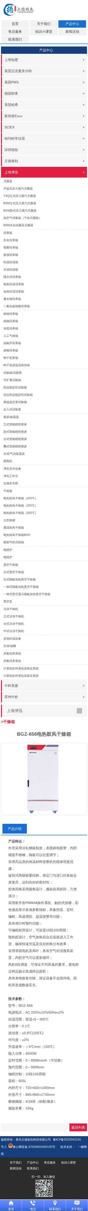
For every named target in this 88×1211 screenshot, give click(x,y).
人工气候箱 (10, 336)
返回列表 (78, 1127)
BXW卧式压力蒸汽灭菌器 (19, 210)
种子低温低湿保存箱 (16, 365)
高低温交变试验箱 (15, 402)
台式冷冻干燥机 (13, 623)
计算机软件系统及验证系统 (21, 676)
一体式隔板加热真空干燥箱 (21, 587)
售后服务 (15, 32)
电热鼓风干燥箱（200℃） (20, 498)
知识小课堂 (43, 32)
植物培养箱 (10, 321)
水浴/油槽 (9, 646)
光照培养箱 (10, 328)
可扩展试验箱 (12, 380)
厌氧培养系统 (12, 661)
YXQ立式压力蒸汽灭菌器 (19, 196)
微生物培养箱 (12, 299)
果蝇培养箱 (10, 350)
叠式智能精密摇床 (15, 446)
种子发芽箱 (10, 358)
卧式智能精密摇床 (15, 431)
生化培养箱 (10, 240)
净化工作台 (10, 476)
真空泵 (7, 601)
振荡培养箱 (10, 255)
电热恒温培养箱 (13, 284)
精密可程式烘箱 (13, 542)
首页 (15, 24)
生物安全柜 (10, 483)
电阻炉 (7, 557)
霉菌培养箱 (10, 247)
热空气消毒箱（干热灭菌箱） (22, 218)
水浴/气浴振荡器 (14, 453)
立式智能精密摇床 (15, 424)
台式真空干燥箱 (13, 572)
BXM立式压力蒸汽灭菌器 (19, 203)
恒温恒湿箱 (10, 262)
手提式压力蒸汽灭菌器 (18, 188)
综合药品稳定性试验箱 (18, 394)
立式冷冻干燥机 (13, 616)
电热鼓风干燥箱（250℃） (20, 505)
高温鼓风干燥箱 (13, 527)
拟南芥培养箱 (12, 343)
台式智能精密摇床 (15, 439)
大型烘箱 (9, 520)
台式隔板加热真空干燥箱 (19, 579)
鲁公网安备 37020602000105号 (34, 1147)
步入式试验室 (12, 409)
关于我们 (44, 24)
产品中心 (72, 24)
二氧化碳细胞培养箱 (16, 306)
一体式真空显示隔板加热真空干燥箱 (26, 594)
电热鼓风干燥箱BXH (16, 535)
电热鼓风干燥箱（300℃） (20, 513)
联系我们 (15, 39)
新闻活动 (72, 32)
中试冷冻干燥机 (13, 631)
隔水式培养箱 (12, 277)
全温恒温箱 (10, 269)
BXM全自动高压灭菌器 (18, 225)
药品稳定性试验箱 (15, 387)
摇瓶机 (7, 461)
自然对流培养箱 (13, 291)
